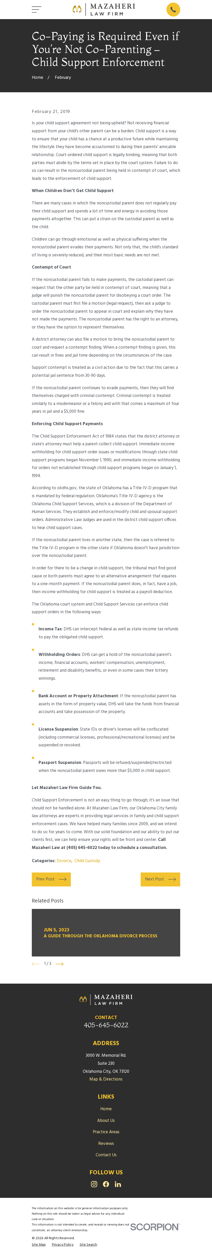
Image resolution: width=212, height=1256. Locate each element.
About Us (106, 1120)
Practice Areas (106, 1132)
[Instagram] (94, 1184)
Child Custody (87, 860)
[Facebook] (106, 1184)
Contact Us (106, 1155)
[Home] (104, 9)
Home (106, 1109)
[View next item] (60, 964)
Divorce (64, 860)
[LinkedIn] (118, 1184)
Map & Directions (106, 1079)
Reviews (106, 1143)
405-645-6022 (106, 1025)
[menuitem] (39, 1245)
